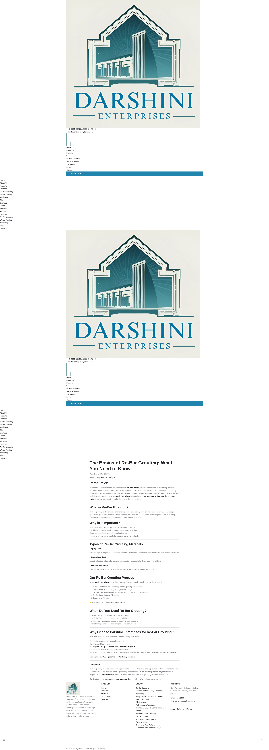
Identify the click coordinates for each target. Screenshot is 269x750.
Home (68, 147)
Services (69, 156)
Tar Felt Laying (142, 716)
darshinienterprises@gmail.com (80, 132)
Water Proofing (72, 161)
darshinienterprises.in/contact (119, 679)
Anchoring (70, 164)
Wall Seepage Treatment (146, 705)
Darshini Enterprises (109, 478)
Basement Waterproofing (146, 713)
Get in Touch (106, 696)
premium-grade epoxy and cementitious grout (115, 647)
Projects (69, 153)
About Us (70, 150)
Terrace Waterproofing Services (149, 691)
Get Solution (76, 173)
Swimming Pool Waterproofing (148, 725)
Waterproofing (109, 657)
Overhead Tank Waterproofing (148, 728)
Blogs (68, 167)
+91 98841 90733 (74, 129)
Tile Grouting (141, 702)
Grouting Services (117, 602)
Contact (69, 170)
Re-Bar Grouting (73, 159)
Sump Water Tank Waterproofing (149, 696)
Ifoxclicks (101, 748)
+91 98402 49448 (89, 129)
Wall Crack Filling (142, 699)
